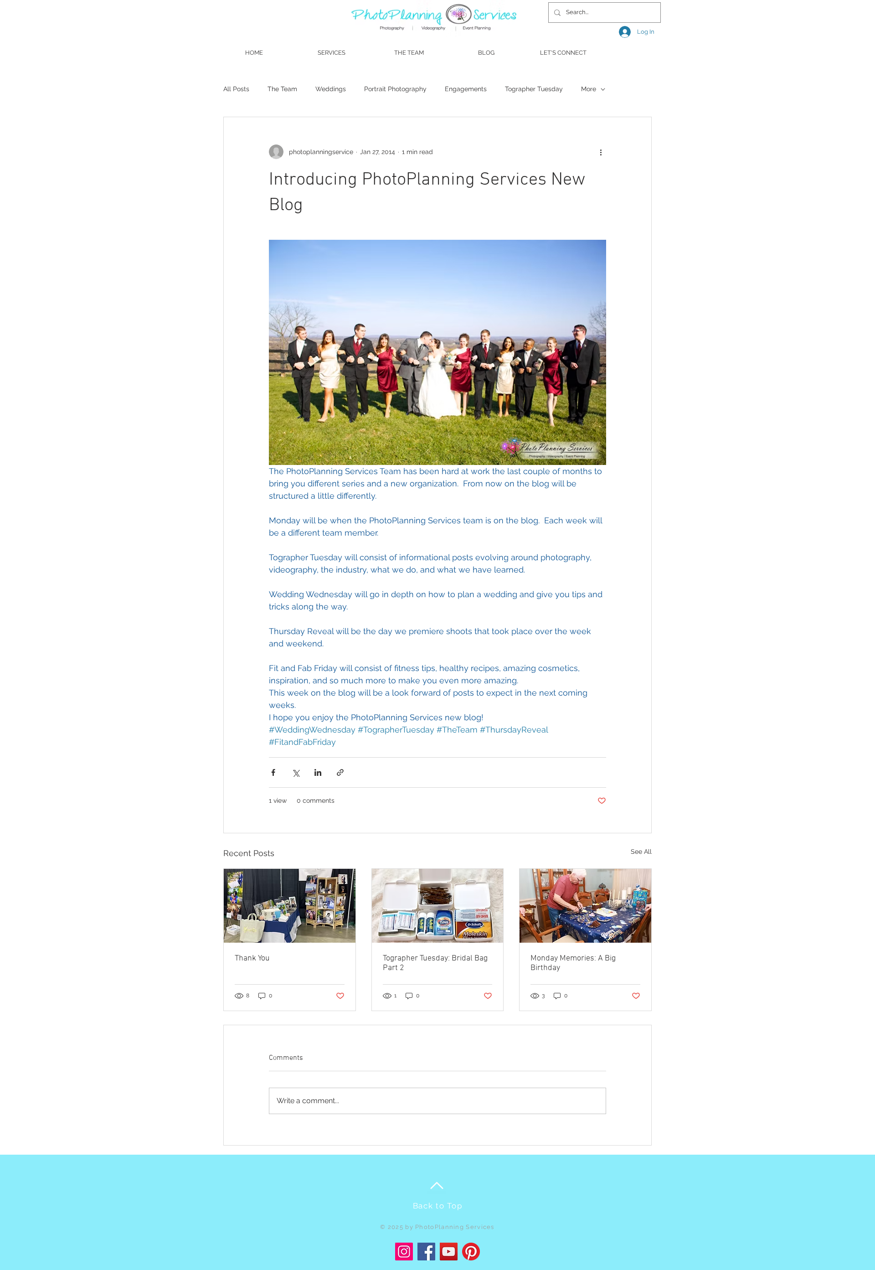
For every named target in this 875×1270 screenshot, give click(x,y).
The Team (282, 89)
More (588, 89)
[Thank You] (289, 906)
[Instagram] (404, 1251)
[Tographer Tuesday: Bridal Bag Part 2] (438, 906)
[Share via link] (340, 772)
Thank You (252, 958)
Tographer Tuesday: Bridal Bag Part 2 (435, 963)
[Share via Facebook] (273, 772)
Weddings (330, 89)
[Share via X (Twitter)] (295, 772)
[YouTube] (449, 1251)
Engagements (466, 89)
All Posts (236, 89)
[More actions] (600, 151)
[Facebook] (426, 1251)
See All (641, 851)
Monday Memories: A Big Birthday (573, 963)
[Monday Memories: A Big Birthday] (585, 906)
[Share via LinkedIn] (318, 772)
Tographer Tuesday (534, 89)
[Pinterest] (471, 1251)
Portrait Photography (395, 89)
